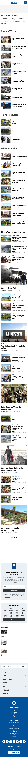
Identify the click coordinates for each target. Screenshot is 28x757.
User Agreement (14, 730)
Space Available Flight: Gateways (17, 55)
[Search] (22, 2)
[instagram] (10, 741)
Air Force (14, 709)
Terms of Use (20, 595)
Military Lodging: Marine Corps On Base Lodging (18, 197)
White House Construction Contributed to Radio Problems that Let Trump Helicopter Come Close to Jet (4, 635)
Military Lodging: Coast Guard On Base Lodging (19, 206)
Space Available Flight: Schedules (17, 64)
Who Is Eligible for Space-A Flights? (18, 39)
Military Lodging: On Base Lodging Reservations (18, 214)
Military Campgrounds (17, 131)
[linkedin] (20, 741)
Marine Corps (14, 713)
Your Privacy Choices (14, 733)
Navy (14, 715)
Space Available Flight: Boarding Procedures (17, 89)
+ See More (3, 23)
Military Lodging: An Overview (19, 156)
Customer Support (15, 752)
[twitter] (14, 741)
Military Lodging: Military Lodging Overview (18, 164)
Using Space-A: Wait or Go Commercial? (11, 408)
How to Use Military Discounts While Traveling (19, 237)
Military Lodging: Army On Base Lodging (18, 181)
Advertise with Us (14, 727)
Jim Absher (4, 290)
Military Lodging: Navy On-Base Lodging (18, 189)
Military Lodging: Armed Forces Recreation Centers (18, 222)
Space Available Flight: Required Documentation (18, 80)
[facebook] (7, 741)
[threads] (24, 741)
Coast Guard (14, 712)
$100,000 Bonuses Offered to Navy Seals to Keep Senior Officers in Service (4, 645)
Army (14, 710)
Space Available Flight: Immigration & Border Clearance (17, 428)
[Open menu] (2, 2)
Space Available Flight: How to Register (19, 72)
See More (14, 537)
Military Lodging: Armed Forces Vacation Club (18, 258)
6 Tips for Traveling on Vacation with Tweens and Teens (18, 357)
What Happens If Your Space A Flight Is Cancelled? (19, 105)
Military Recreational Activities (17, 122)
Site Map (14, 736)
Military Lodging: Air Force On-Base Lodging (18, 173)
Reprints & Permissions (14, 728)
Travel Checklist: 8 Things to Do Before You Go (13, 347)
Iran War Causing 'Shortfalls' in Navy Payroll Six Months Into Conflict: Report (4, 655)
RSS (14, 734)
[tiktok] (17, 741)
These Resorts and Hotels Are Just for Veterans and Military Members (19, 248)
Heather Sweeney (15, 240)
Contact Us (14, 725)
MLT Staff (13, 260)
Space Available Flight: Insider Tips (17, 478)
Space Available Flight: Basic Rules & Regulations (19, 47)
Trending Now (4, 627)
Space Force (14, 716)
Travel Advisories (16, 139)
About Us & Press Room (14, 722)
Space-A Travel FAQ (17, 97)
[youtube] (3, 741)
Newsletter (14, 724)
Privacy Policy (7, 597)
